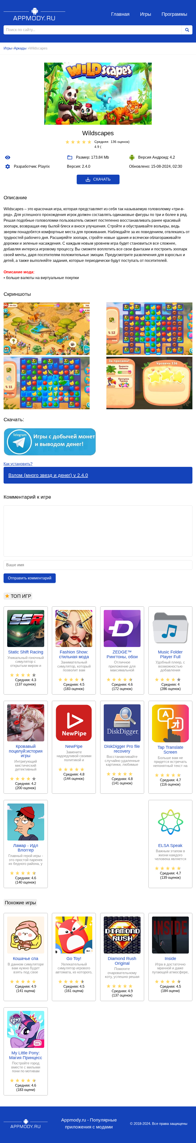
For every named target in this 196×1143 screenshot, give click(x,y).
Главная (120, 14)
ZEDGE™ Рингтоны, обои (122, 654)
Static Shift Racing (25, 652)
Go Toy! (73, 958)
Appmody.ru (34, 14)
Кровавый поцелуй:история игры (26, 751)
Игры (145, 14)
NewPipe (73, 746)
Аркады (20, 48)
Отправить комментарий (29, 578)
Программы (174, 14)
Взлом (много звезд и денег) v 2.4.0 (48, 475)
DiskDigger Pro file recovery (122, 749)
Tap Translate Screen (170, 750)
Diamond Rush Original (122, 961)
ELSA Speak (170, 845)
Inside (170, 958)
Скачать (102, 179)
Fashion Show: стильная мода (74, 654)
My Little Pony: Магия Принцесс (25, 1055)
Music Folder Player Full (170, 654)
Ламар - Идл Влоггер (25, 848)
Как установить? (18, 464)
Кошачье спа (25, 958)
